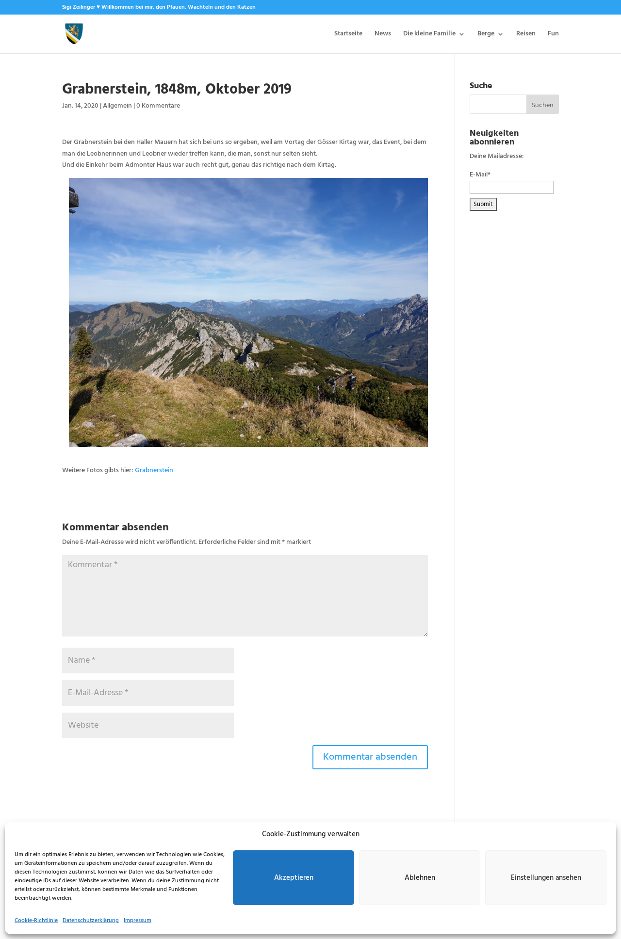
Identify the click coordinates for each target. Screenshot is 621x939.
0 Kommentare (158, 105)
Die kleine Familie (429, 35)
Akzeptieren (293, 878)
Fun (553, 35)
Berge (485, 35)
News (383, 35)
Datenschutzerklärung (91, 920)
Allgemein (117, 105)
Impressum (137, 920)
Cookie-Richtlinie (36, 920)
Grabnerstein (154, 470)
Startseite (348, 35)
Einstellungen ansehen (546, 878)
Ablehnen (420, 878)
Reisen (526, 35)
